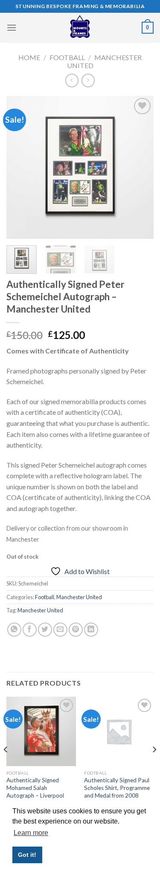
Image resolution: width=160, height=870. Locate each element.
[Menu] (11, 27)
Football (67, 57)
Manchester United (79, 597)
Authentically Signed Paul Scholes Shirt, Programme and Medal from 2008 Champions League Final (117, 791)
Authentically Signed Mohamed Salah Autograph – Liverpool (35, 787)
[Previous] (20, 167)
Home (29, 57)
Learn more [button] (31, 832)
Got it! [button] (27, 854)
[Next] (140, 167)
